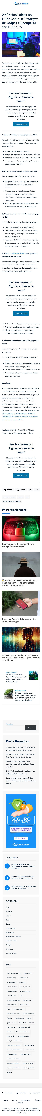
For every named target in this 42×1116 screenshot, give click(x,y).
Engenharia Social (28, 1014)
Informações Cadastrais (13, 936)
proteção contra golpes (14, 1045)
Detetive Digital (11, 1005)
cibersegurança (12, 978)
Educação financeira (13, 1014)
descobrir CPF (27, 1000)
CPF (21, 996)
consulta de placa (25, 991)
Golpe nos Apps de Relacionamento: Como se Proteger (19, 620)
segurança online (28, 1068)
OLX (27, 497)
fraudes (9, 1018)
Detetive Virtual (9, 497)
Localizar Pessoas (11, 941)
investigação (11, 1027)
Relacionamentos (25, 1054)
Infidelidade (10, 932)
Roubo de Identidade (13, 1059)
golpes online (11, 1023)
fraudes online (19, 1018)
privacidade (10, 1036)
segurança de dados (13, 1063)
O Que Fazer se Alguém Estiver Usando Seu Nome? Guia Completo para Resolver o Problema (21, 658)
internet (31, 1023)
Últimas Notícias (11, 953)
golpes (20, 497)
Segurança (9, 949)
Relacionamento (12, 1054)
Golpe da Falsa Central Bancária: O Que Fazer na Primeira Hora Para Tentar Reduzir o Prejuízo (20, 781)
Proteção (8, 945)
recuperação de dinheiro (12, 501)
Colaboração (24, 978)
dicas (8, 1009)
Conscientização (12, 987)
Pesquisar (9, 724)
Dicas (7, 907)
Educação (9, 912)
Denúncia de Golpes (13, 1000)
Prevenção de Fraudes (22, 1032)
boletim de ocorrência (14, 973)
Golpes (8, 924)
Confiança (22, 982)
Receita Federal (29, 1045)
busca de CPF (28, 973)
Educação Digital (19, 1009)
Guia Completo (11, 928)
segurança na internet (13, 1068)
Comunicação (11, 982)
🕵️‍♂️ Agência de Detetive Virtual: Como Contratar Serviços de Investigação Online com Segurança (19, 583)
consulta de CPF (12, 991)
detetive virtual (18, 253)
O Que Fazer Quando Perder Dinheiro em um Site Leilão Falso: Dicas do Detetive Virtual (16, 677)
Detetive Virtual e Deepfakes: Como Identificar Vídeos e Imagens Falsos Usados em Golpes (20, 764)
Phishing (9, 1032)
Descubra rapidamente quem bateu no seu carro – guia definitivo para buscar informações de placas (25, 695)
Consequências (25, 987)
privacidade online (23, 1036)
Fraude (8, 916)
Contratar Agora (21, 124)
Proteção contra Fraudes (14, 1041)
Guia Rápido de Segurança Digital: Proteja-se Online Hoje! (18, 545)
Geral (7, 920)
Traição (9, 1072)
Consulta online (11, 996)
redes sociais (30, 1050)
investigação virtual (24, 1027)
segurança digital (28, 1063)
